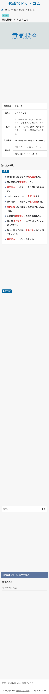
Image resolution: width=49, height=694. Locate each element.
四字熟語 (5, 15)
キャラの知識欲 (9, 587)
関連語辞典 (7, 582)
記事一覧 (6, 683)
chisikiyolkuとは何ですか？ (22, 683)
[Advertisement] (24, 76)
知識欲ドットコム (24, 3)
